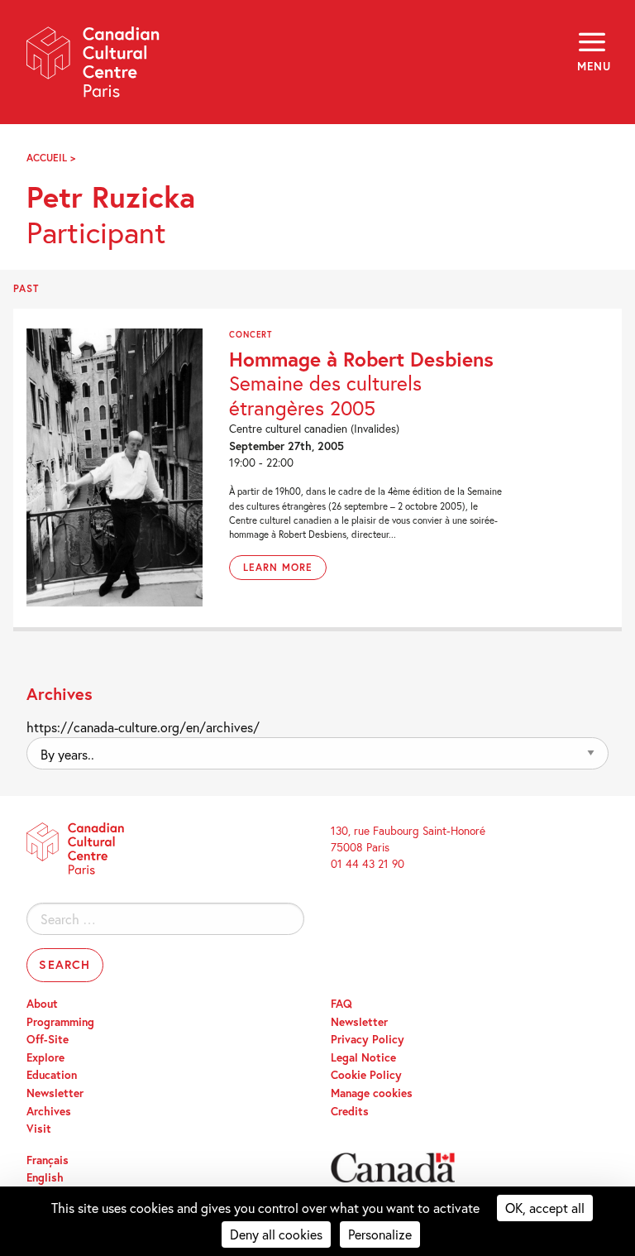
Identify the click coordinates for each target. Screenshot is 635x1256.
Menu (593, 66)
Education (51, 1074)
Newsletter (55, 1093)
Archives (48, 1111)
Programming (60, 1021)
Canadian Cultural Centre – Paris (93, 67)
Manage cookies (372, 1093)
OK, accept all (545, 1207)
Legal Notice (363, 1057)
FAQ (341, 1003)
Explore (45, 1057)
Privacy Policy (367, 1039)
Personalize (380, 1234)
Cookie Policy (366, 1074)
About (42, 1003)
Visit (38, 1128)
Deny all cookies (276, 1234)
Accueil (46, 157)
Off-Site (47, 1039)
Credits (350, 1111)
